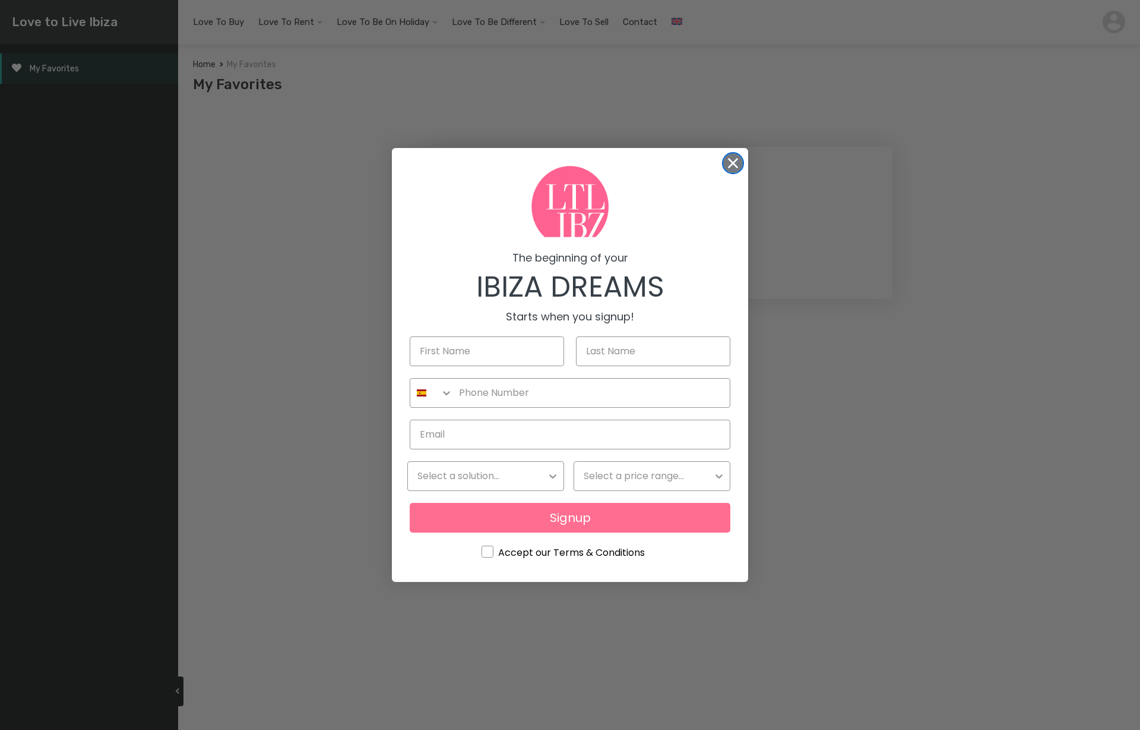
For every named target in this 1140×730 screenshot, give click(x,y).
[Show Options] (553, 476)
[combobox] (431, 393)
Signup (570, 517)
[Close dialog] (733, 163)
